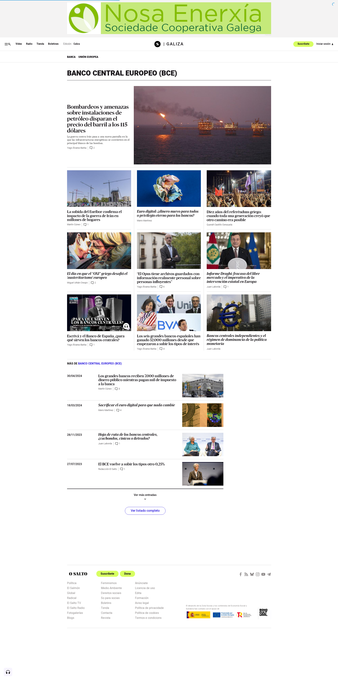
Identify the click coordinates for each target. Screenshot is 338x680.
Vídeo (19, 44)
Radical (71, 597)
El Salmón (73, 588)
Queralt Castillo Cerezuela (219, 224)
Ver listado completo (145, 510)
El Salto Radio (76, 607)
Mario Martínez (144, 220)
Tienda (40, 44)
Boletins (106, 602)
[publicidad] (169, 18)
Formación (142, 597)
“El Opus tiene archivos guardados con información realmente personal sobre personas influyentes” (169, 278)
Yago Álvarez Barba (76, 148)
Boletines (53, 44)
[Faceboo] (240, 574)
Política (71, 583)
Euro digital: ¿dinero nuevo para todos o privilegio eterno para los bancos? (168, 213)
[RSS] (246, 574)
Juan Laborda (213, 286)
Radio (29, 44)
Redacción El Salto (107, 469)
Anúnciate (141, 583)
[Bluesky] (252, 574)
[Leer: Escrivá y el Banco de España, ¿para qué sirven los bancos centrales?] (99, 312)
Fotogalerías (75, 612)
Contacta (106, 612)
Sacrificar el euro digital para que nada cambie (136, 405)
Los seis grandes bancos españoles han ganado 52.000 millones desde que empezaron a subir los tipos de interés (168, 340)
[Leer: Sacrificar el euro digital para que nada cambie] (202, 415)
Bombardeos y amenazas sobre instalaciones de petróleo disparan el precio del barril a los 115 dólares (98, 118)
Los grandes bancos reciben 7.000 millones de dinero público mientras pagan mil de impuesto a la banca (137, 380)
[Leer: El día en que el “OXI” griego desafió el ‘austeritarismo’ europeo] (99, 250)
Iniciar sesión (323, 44)
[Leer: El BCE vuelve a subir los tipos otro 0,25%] (202, 474)
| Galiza (173, 44)
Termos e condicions (148, 617)
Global (71, 593)
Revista (105, 617)
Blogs (70, 617)
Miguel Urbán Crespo (77, 282)
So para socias (110, 597)
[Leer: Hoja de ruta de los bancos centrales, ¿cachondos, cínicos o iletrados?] (202, 444)
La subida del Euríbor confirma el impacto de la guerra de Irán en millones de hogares (94, 215)
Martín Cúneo (73, 224)
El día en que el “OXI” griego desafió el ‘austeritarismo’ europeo (97, 276)
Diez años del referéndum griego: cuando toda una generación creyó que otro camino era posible (238, 216)
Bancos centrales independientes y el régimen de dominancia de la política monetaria (237, 340)
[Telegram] (269, 574)
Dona (127, 574)
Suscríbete (303, 44)
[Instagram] (257, 574)
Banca (71, 57)
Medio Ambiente (111, 588)
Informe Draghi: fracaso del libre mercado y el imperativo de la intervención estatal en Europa (233, 278)
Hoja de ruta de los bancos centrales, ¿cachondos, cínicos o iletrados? (128, 436)
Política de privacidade (149, 607)
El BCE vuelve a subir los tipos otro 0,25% (131, 464)
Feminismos (109, 583)
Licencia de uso (145, 588)
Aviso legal (142, 602)
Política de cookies (147, 612)
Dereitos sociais (111, 593)
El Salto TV (74, 602)
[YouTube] (263, 574)
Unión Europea (88, 57)
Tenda (105, 607)
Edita (138, 593)
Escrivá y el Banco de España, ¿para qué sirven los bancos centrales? (96, 338)
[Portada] (158, 44)
